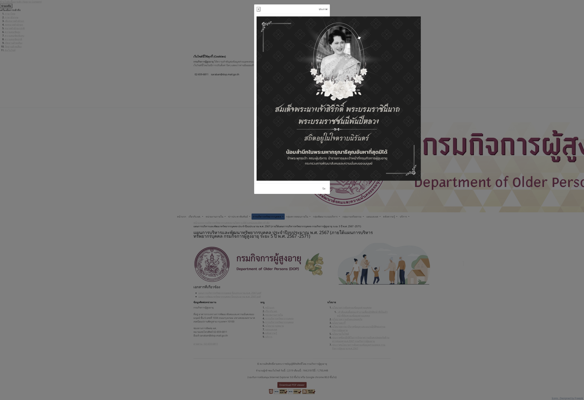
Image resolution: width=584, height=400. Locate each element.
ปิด (323, 188)
